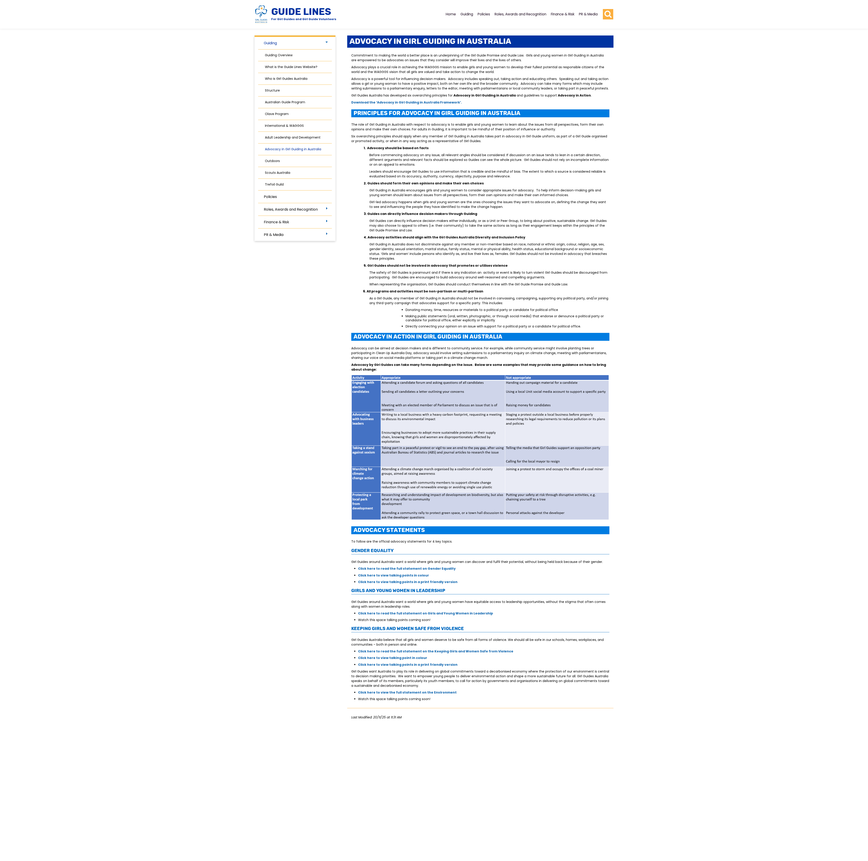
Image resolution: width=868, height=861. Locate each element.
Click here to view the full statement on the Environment (407, 692)
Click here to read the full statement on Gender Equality (407, 568)
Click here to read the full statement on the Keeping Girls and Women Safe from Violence (435, 651)
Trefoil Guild (274, 184)
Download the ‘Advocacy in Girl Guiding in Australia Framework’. (406, 102)
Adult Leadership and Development (293, 137)
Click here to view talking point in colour (392, 658)
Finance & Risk (562, 14)
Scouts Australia (277, 172)
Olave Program (277, 114)
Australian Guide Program (285, 102)
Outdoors (272, 161)
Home (451, 14)
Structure (272, 90)
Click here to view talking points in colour (393, 575)
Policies (484, 14)
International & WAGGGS (284, 125)
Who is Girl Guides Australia (286, 78)
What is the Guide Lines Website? (291, 67)
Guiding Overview (278, 55)
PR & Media (588, 14)
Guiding (466, 14)
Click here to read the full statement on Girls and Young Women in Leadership (425, 613)
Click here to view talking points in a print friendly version (408, 582)
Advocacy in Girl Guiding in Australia (293, 149)
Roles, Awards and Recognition (520, 14)
